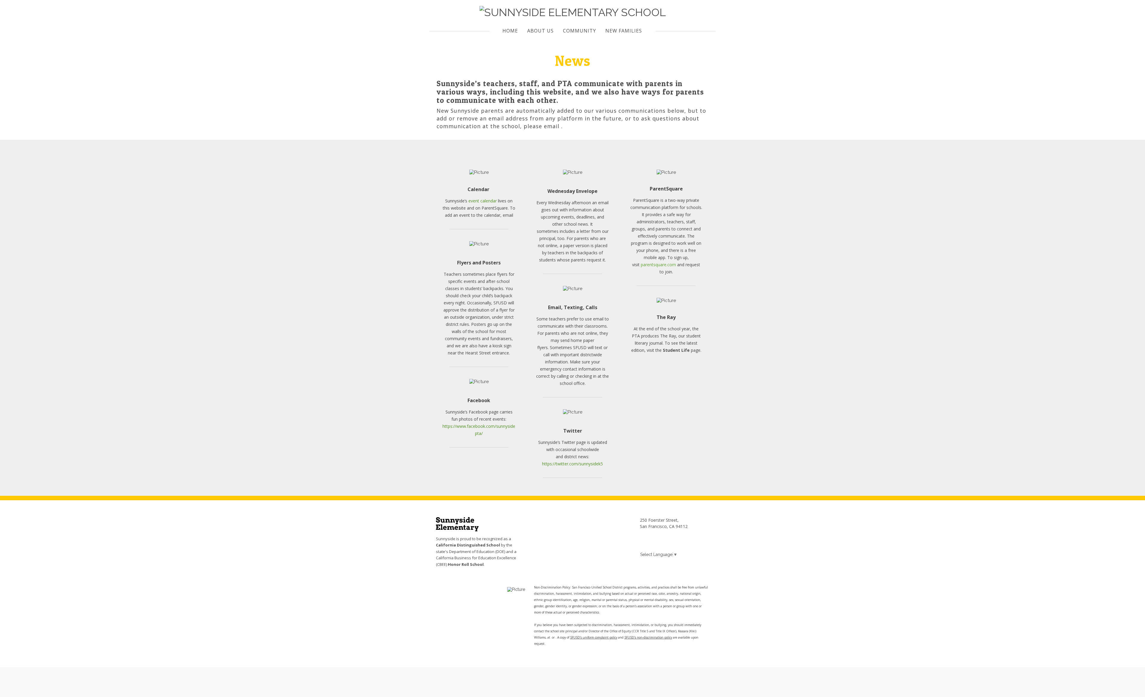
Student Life (676, 350)
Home (510, 30)
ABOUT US (540, 30)
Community (579, 30)
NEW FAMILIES (623, 30)
